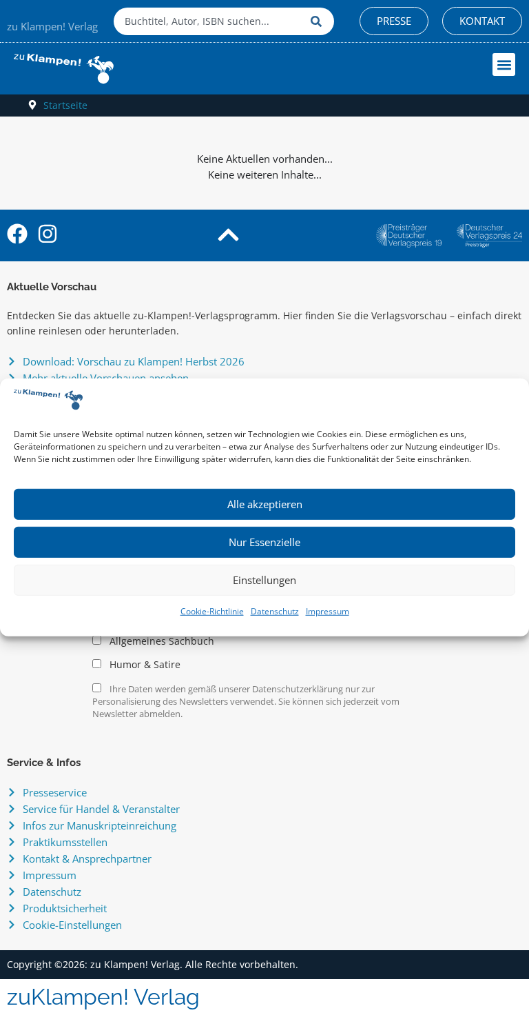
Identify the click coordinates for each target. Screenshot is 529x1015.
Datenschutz (275, 611)
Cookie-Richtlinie (212, 611)
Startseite (65, 105)
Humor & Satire (143, 665)
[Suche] (319, 21)
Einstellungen (264, 580)
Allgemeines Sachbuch (160, 641)
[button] (503, 64)
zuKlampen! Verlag (103, 996)
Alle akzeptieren (264, 504)
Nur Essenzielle (264, 542)
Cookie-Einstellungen (72, 925)
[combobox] (209, 21)
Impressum (327, 611)
